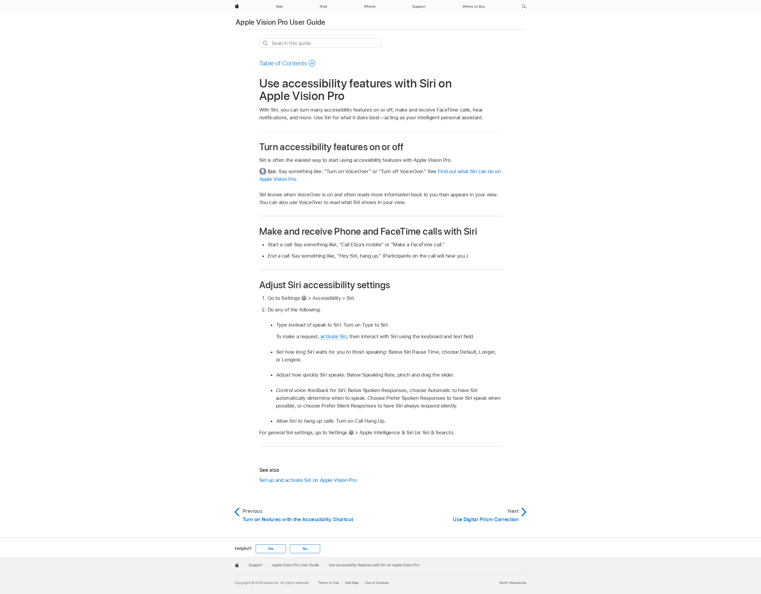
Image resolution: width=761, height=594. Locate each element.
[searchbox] (319, 43)
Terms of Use (328, 583)
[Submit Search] (265, 43)
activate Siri (333, 336)
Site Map (352, 583)
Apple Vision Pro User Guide (281, 22)
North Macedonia (512, 583)
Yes (271, 549)
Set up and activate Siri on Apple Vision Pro (308, 480)
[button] (524, 6)
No (305, 549)
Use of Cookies (377, 583)
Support (255, 565)
